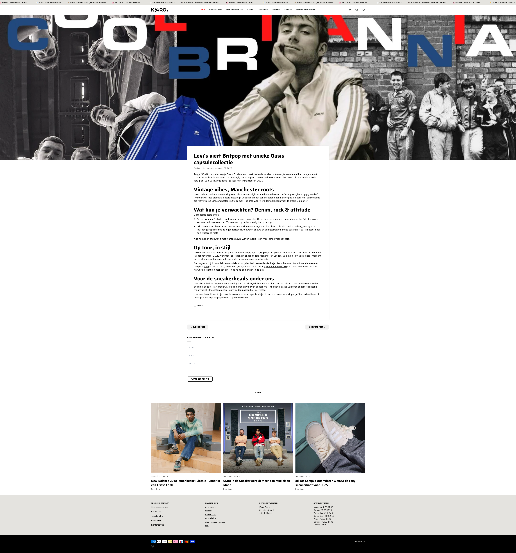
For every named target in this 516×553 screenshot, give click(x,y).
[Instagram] (152, 546)
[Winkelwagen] (363, 10)
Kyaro (357, 541)
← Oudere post (197, 327)
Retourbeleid (210, 514)
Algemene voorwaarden (215, 522)
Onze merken (210, 507)
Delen (200, 305)
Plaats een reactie (200, 379)
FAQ (207, 525)
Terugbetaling (157, 516)
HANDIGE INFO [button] (211, 503)
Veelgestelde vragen (160, 507)
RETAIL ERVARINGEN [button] (268, 503)
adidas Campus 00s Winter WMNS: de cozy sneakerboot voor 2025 (325, 482)
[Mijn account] (350, 10)
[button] (215, 10)
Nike (206, 266)
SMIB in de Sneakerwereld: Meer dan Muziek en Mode (256, 482)
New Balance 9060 (276, 266)
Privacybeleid (210, 518)
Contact (208, 510)
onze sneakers (300, 287)
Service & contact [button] (160, 503)
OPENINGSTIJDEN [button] (321, 503)
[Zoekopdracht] (356, 10)
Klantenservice (157, 524)
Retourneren (156, 520)
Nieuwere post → (317, 327)
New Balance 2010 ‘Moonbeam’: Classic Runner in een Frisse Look (185, 482)
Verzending (156, 511)
